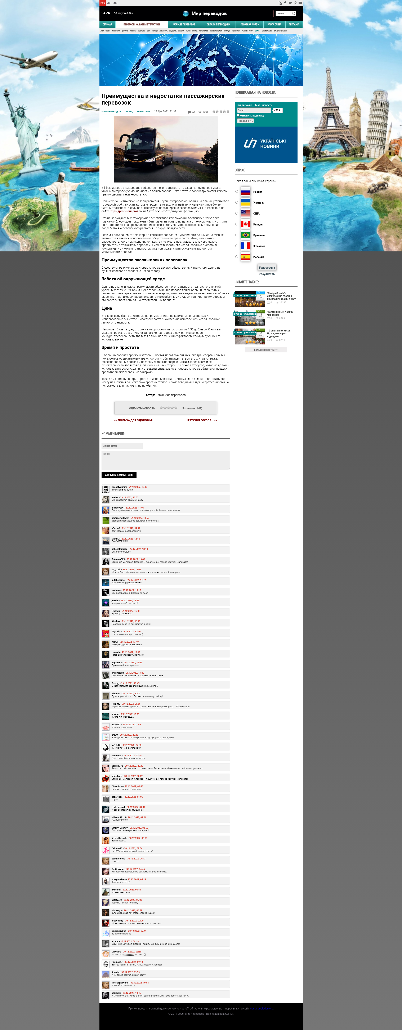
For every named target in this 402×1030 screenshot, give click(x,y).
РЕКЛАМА (294, 24)
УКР (109, 2)
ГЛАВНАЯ (107, 24)
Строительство (267, 31)
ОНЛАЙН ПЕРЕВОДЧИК (218, 24)
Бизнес (108, 31)
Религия (244, 31)
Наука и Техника (191, 31)
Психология (236, 31)
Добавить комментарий (119, 474)
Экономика (116, 31)
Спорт (251, 31)
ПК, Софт (155, 31)
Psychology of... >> (202, 420)
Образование (203, 31)
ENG (115, 2)
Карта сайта (274, 24)
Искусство (141, 31)
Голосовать (267, 267)
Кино (148, 31)
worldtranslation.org (261, 1008)
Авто (102, 31)
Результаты (267, 274)
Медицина (173, 31)
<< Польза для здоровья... (134, 420)
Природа (227, 31)
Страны (257, 31)
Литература (164, 31)
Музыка (181, 31)
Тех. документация (280, 31)
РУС (102, 2)
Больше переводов (184, 24)
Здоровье (125, 31)
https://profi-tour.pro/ (124, 211)
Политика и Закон (216, 31)
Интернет (133, 31)
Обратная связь (250, 24)
